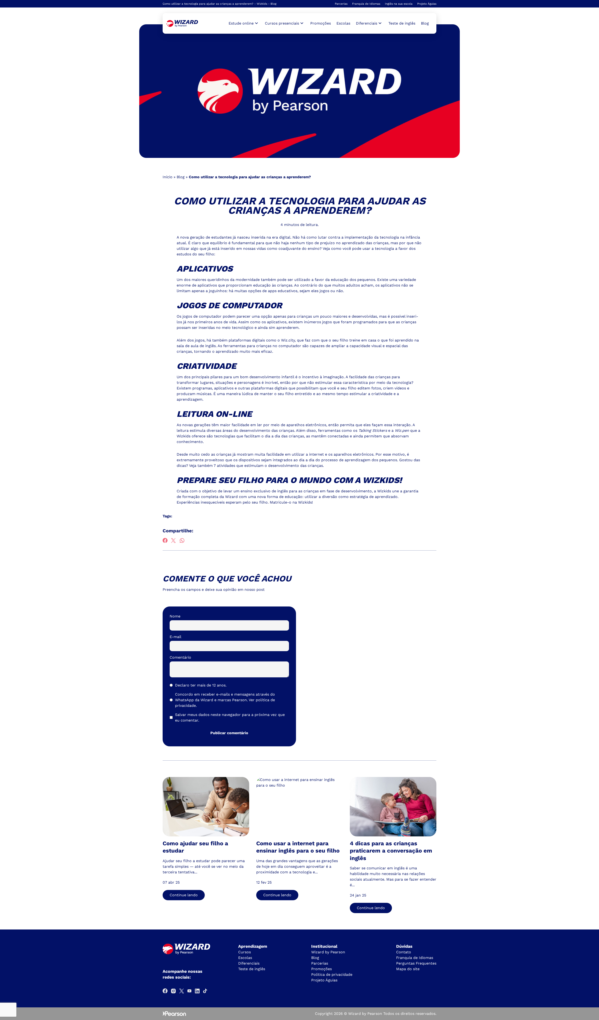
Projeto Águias (426, 3)
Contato (403, 952)
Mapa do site (408, 969)
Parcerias (341, 3)
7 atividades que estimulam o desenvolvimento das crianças (268, 465)
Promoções (320, 23)
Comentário (180, 657)
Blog (425, 23)
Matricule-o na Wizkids (291, 502)
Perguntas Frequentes (416, 963)
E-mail (175, 637)
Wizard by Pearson (328, 952)
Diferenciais (248, 963)
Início (167, 177)
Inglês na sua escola (399, 3)
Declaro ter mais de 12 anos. (200, 685)
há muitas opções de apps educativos (263, 291)
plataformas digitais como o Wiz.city (262, 340)
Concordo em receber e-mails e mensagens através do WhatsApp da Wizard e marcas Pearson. (225, 700)
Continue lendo (184, 895)
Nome (175, 616)
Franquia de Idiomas (366, 3)
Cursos (244, 952)
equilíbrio (218, 243)
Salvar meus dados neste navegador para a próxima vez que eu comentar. (230, 717)
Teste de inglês (401, 23)
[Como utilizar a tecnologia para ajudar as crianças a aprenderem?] (182, 23)
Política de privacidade (331, 974)
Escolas (343, 23)
